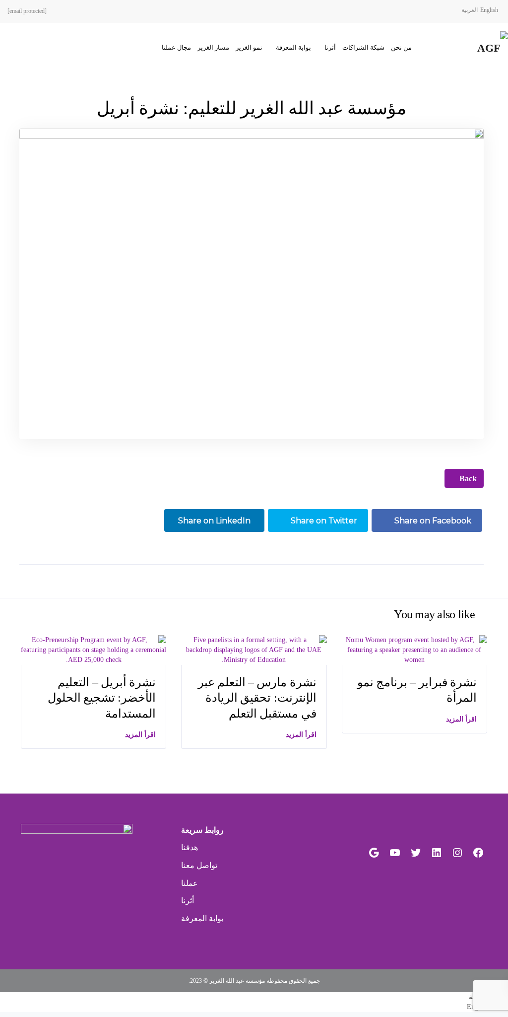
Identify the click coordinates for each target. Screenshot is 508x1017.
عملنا (189, 883)
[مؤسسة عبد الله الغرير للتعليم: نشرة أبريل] (251, 283)
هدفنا (189, 847)
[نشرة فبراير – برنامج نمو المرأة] (414, 649)
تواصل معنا (199, 865)
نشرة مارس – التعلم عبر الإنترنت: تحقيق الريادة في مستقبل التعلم (257, 698)
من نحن (401, 47)
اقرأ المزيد (140, 734)
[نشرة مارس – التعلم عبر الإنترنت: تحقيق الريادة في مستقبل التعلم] (253, 649)
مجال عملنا (176, 47)
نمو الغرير (249, 47)
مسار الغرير (213, 47)
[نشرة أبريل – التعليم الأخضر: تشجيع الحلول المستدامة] (93, 649)
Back (467, 478)
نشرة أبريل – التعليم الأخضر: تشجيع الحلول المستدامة (102, 698)
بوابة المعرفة (293, 47)
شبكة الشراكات (363, 47)
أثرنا (330, 47)
